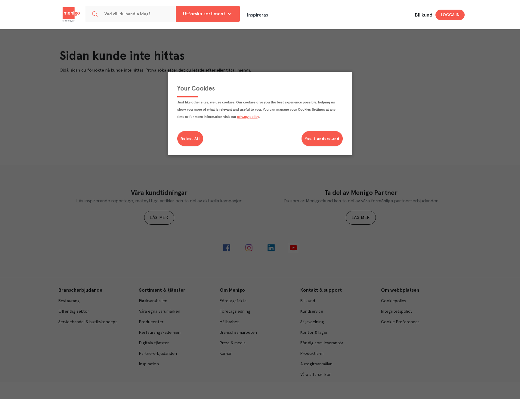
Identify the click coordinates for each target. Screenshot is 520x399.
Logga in (450, 15)
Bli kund (423, 15)
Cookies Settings (311, 109)
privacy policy (248, 116)
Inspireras (257, 15)
